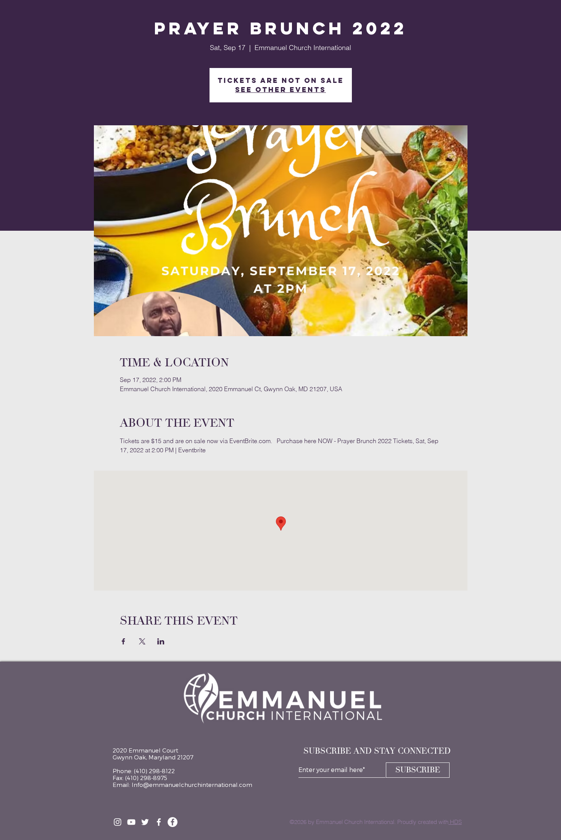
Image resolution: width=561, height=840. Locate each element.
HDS (455, 821)
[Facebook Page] (172, 822)
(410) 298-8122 (154, 770)
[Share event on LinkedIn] (160, 641)
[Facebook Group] (159, 822)
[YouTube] (131, 822)
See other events (280, 89)
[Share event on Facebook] (123, 641)
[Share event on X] (142, 641)
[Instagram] (118, 822)
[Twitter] (145, 822)
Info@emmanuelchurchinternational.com (192, 784)
